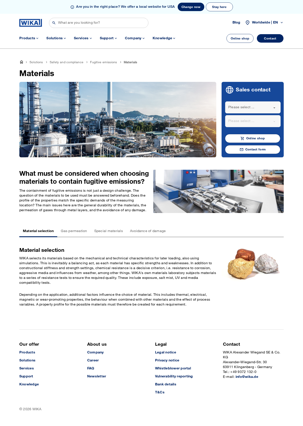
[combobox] (253, 107)
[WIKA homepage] (30, 22)
